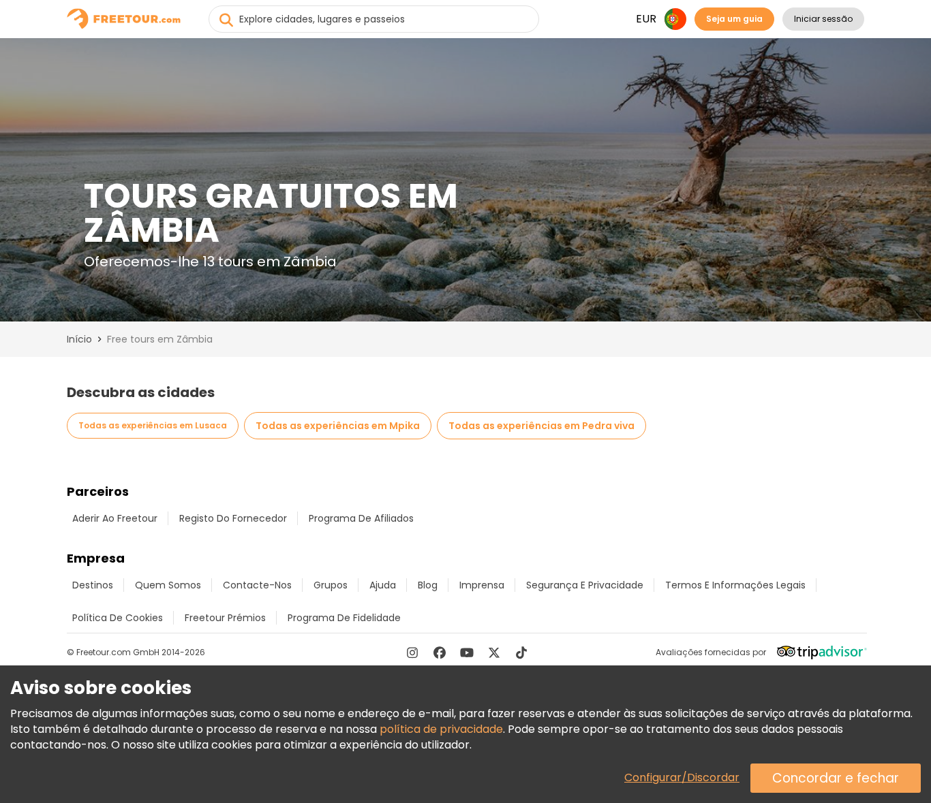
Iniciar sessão (823, 19)
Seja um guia (734, 19)
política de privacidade (441, 729)
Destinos (92, 585)
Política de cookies (117, 618)
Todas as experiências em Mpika (338, 425)
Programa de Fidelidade (344, 618)
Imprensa (481, 585)
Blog (428, 585)
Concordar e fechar (835, 778)
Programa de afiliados (361, 518)
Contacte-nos (257, 585)
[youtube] (467, 652)
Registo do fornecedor (233, 518)
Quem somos (168, 585)
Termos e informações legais (735, 585)
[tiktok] (521, 652)
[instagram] (412, 652)
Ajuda (382, 585)
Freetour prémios (225, 618)
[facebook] (439, 652)
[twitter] (494, 652)
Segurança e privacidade (584, 585)
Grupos (331, 585)
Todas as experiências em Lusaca (152, 425)
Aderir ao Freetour (114, 518)
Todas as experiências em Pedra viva (541, 425)
